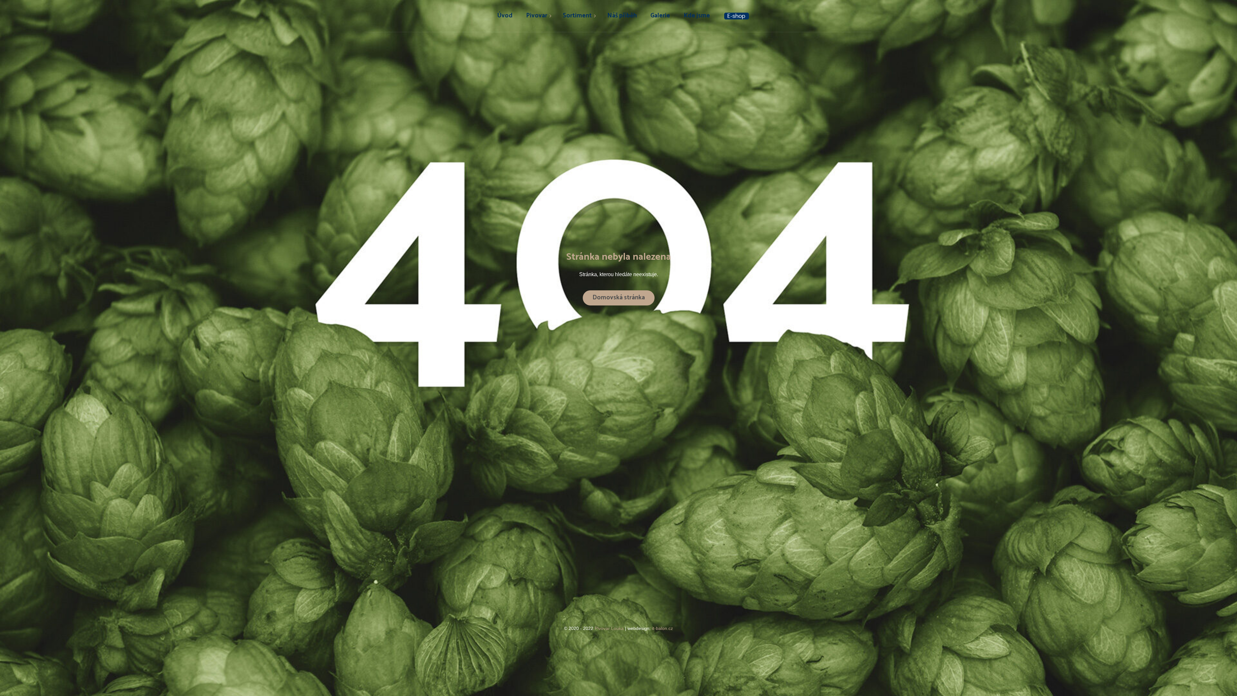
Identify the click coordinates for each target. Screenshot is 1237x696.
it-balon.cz (662, 628)
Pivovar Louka (610, 628)
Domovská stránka (618, 298)
